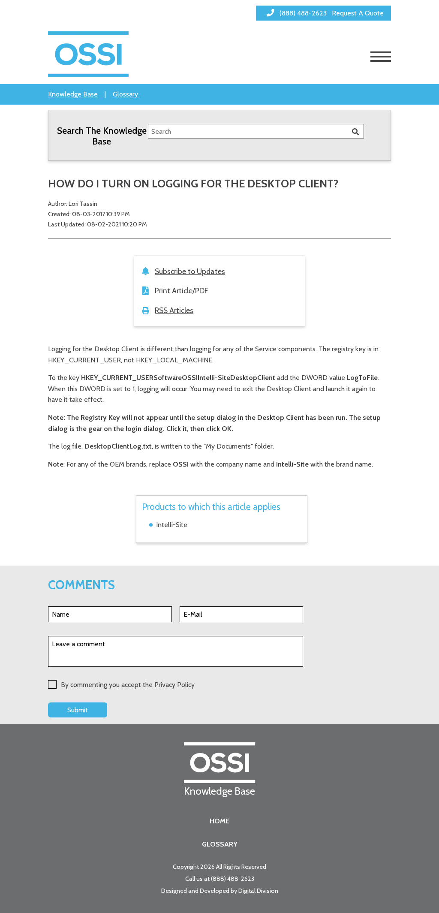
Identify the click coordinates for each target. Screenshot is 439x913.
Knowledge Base (73, 94)
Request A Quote (358, 13)
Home (219, 821)
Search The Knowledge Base (102, 136)
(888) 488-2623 (232, 879)
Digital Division (258, 891)
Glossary (125, 94)
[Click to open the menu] (380, 56)
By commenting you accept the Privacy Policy (128, 685)
